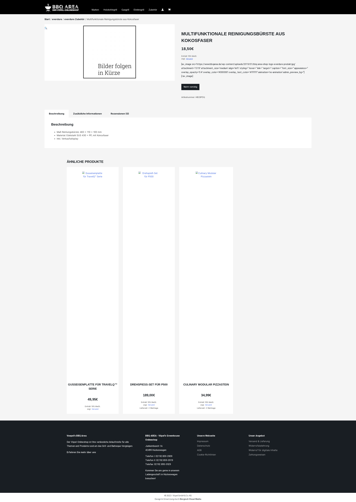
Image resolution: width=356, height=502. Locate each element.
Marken (95, 10)
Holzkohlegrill (110, 10)
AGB (199, 450)
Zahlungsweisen (257, 454)
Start (47, 19)
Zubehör (153, 10)
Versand (189, 59)
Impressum (202, 441)
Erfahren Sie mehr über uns (81, 452)
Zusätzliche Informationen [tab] (87, 113)
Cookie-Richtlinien (206, 454)
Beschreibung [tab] (56, 113)
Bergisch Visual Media (190, 499)
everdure (57, 19)
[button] (109, 54)
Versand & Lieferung (259, 441)
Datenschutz (203, 445)
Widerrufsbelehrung (259, 445)
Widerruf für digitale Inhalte (263, 450)
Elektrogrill (139, 10)
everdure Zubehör (74, 19)
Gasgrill (125, 10)
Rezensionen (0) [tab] (120, 113)
